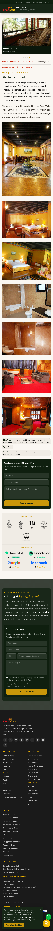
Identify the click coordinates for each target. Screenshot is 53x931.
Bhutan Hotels (14, 61)
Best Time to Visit (35, 756)
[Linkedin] (43, 740)
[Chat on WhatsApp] (48, 917)
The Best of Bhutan (36, 769)
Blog (30, 804)
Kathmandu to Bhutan (11, 825)
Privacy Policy (25, 917)
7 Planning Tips (34, 759)
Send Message (26, 503)
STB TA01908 (8, 884)
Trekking (6, 783)
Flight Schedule (9, 814)
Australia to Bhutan (10, 831)
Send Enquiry (26, 692)
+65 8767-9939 (24, 2)
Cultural (6, 777)
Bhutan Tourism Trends (12, 797)
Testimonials (33, 794)
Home (4, 61)
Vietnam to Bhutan (10, 848)
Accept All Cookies (14, 925)
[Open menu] (47, 9)
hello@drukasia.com (42, 2)
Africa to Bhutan (9, 852)
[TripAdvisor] (38, 740)
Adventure (7, 790)
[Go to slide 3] (27, 57)
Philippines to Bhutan (11, 842)
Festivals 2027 (9, 766)
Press (30, 797)
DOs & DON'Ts (34, 773)
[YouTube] (16, 740)
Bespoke (6, 794)
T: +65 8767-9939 (10, 893)
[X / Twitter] (10, 740)
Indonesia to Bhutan (11, 838)
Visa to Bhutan (34, 779)
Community (32, 800)
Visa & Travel (8, 759)
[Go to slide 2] (25, 57)
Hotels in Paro (29, 61)
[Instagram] (21, 740)
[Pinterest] (32, 740)
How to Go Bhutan (35, 766)
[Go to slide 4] (29, 57)
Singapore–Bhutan (10, 818)
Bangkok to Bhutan (10, 821)
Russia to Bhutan (10, 845)
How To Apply (8, 756)
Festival (6, 780)
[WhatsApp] (27, 740)
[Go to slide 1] (23, 57)
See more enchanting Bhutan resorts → (19, 67)
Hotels (5, 769)
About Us (31, 787)
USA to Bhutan (9, 835)
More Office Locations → (13, 902)
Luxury (5, 787)
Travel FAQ (32, 776)
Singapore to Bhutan (11, 828)
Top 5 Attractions (35, 762)
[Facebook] (5, 740)
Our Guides (32, 790)
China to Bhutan (9, 855)
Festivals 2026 (9, 762)
